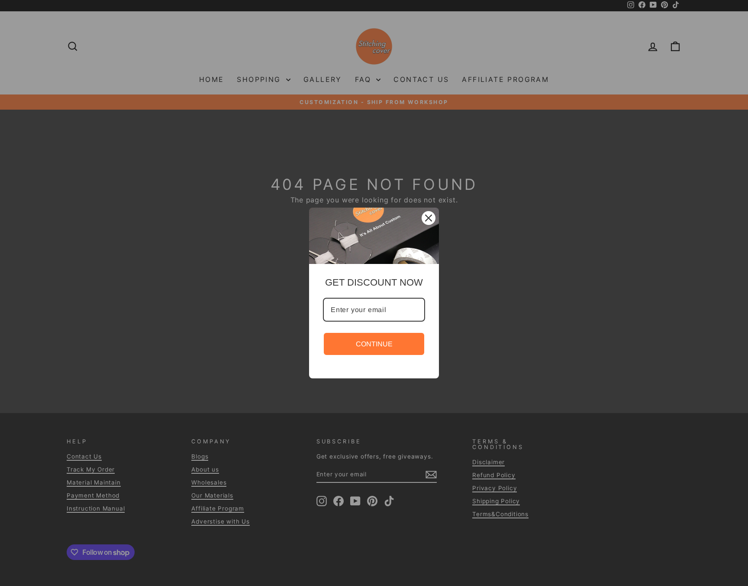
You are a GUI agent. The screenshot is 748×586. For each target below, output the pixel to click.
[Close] (428, 218)
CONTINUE (374, 344)
